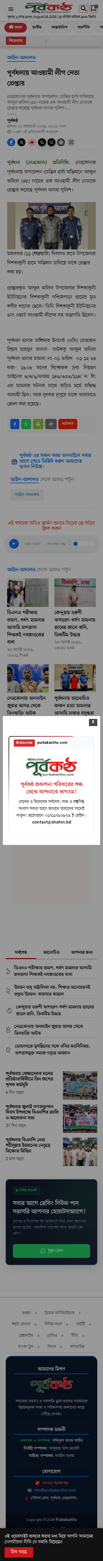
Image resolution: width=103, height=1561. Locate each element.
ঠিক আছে (19, 1552)
